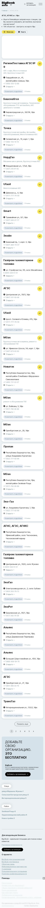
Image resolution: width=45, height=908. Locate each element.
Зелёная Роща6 (9, 811)
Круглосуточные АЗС (16, 73)
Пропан (8, 446)
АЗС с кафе (7, 71)
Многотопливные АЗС (28, 134)
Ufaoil (7, 184)
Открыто (9, 87)
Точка (7, 128)
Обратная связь (8, 864)
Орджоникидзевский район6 (14, 815)
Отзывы (27, 91)
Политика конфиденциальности (14, 874)
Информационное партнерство (14, 867)
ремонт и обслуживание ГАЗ (14, 402)
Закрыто (9, 276)
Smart (7, 210)
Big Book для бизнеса (10, 862)
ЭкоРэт (8, 606)
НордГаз (8, 157)
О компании (6, 869)
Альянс (8, 627)
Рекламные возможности (12, 845)
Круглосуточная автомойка (14, 132)
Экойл (7, 235)
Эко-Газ (8, 501)
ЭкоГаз (7, 582)
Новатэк (8, 366)
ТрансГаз (9, 701)
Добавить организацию (31, 4)
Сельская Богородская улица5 (15, 795)
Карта (23, 32)
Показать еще (22, 724)
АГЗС (6, 288)
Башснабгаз (11, 98)
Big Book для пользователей (13, 859)
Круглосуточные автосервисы (15, 103)
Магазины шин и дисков (12, 161)
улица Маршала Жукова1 (13, 791)
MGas (7, 337)
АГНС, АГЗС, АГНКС (15, 525)
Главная (4, 10)
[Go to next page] (33, 731)
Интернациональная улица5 (14, 798)
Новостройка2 (8, 818)
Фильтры (9, 32)
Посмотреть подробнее (13, 91)
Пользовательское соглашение (14, 871)
